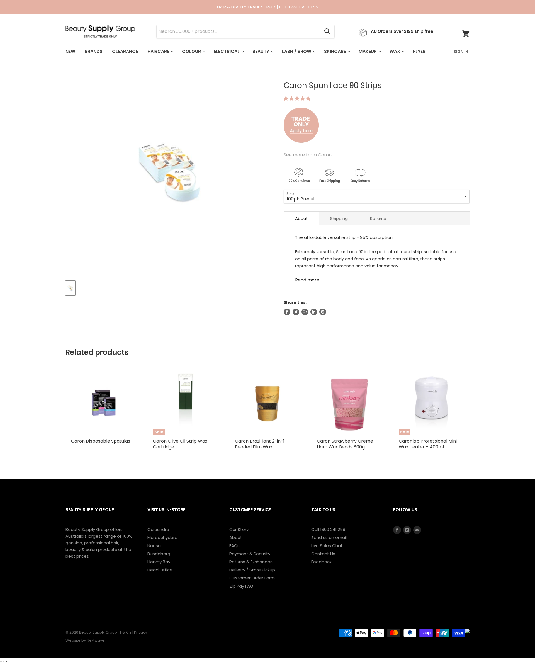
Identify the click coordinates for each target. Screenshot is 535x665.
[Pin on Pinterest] (322, 312)
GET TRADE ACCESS (298, 7)
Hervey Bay (158, 562)
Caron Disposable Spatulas (100, 441)
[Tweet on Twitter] (296, 312)
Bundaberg (158, 554)
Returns (378, 218)
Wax (395, 51)
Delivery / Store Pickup (252, 570)
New (70, 51)
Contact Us (323, 554)
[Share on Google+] (304, 312)
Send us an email (329, 537)
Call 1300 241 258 (328, 529)
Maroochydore (162, 537)
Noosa (154, 545)
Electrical (227, 51)
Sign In (461, 51)
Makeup (368, 51)
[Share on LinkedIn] (313, 312)
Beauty (261, 51)
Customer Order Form (252, 578)
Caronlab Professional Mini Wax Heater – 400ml (428, 444)
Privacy (140, 632)
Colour (192, 51)
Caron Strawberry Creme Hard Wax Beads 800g (345, 444)
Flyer (419, 51)
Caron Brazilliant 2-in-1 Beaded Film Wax (259, 444)
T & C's (126, 632)
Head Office (159, 570)
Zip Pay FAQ (241, 586)
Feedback (321, 562)
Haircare (158, 51)
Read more (307, 280)
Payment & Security (249, 554)
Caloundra (158, 529)
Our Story (239, 529)
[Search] (327, 31)
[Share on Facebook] (287, 312)
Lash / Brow (297, 51)
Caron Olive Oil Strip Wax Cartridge (180, 444)
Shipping (339, 218)
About (301, 218)
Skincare (335, 51)
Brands (94, 51)
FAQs (234, 545)
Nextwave (95, 640)
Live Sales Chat (327, 545)
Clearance (125, 51)
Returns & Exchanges (251, 562)
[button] (298, 98)
